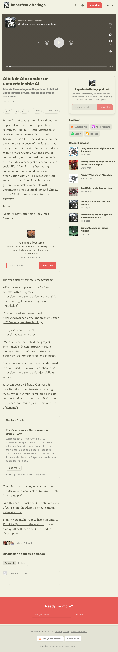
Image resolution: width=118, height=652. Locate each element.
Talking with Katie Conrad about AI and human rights (98, 163)
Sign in (109, 5)
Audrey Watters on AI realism (96, 175)
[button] (38, 42)
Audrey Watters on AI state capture (95, 203)
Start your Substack (51, 638)
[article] (92, 151)
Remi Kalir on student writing (96, 188)
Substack (44, 646)
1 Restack (28, 543)
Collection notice (79, 631)
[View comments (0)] (110, 34)
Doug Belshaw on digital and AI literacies (97, 150)
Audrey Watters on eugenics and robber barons (96, 216)
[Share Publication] (82, 5)
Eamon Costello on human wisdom (95, 229)
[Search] (76, 5)
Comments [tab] (10, 563)
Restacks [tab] (22, 563)
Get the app (73, 638)
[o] (73, 151)
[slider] (58, 66)
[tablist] (15, 563)
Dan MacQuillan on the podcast (23, 524)
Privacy (58, 631)
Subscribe (94, 5)
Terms (66, 631)
